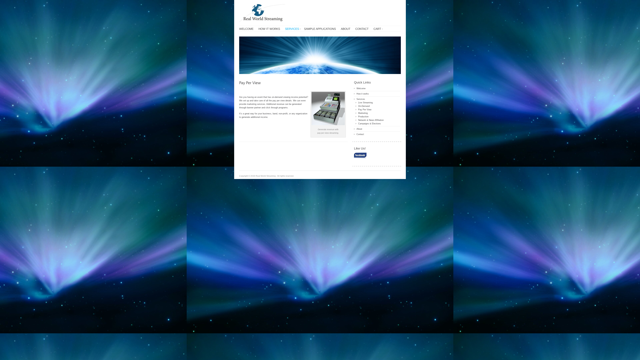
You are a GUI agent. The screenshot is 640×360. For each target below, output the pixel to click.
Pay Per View (364, 109)
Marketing (363, 113)
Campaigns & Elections (369, 123)
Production (363, 116)
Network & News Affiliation (371, 120)
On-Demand (364, 106)
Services (360, 99)
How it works (362, 93)
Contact (360, 134)
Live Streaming (365, 102)
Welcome (361, 88)
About (359, 129)
